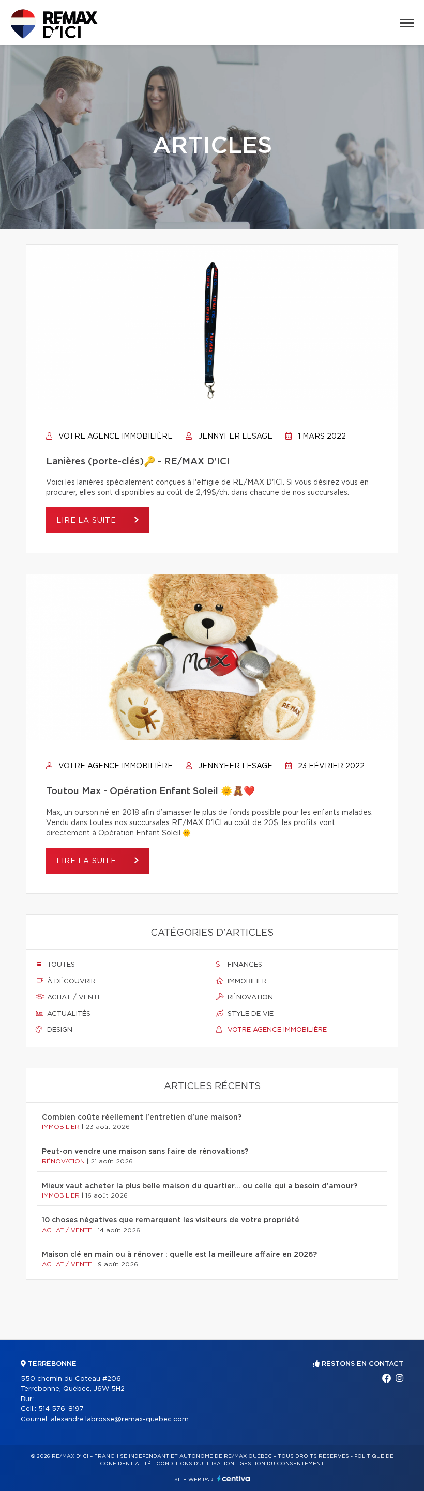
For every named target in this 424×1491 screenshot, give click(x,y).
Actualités (67, 1014)
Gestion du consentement (281, 1463)
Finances (243, 964)
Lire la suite (87, 520)
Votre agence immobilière (114, 436)
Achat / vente (73, 997)
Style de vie (249, 1014)
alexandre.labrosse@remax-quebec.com (120, 1419)
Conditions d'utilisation (195, 1463)
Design (58, 1030)
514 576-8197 (61, 1409)
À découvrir (70, 981)
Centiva (233, 1478)
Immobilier (246, 981)
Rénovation (249, 997)
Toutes (60, 964)
